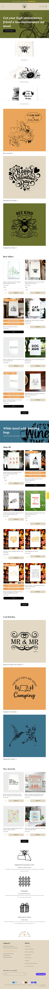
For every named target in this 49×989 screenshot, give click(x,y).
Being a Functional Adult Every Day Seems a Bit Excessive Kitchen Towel (12, 795)
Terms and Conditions (29, 949)
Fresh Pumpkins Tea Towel (31, 551)
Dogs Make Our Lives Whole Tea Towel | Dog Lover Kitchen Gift (35, 394)
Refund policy (30, 984)
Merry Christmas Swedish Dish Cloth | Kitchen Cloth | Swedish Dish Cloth (34, 795)
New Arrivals (7, 153)
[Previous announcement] (2, 1)
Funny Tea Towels (24, 104)
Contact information (42, 986)
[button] (2, 6)
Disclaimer (27, 960)
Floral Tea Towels (24, 82)
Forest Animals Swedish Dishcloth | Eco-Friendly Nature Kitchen (13, 829)
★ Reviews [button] (47, 495)
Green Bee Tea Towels (10, 984)
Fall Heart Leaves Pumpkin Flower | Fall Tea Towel (13, 552)
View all (24, 412)
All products (24, 60)
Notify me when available (14, 320)
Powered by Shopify (17, 984)
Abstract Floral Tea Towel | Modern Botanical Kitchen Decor (12, 282)
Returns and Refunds (29, 951)
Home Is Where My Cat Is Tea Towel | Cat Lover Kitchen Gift (13, 360)
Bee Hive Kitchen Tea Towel (10, 326)
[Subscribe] (24, 974)
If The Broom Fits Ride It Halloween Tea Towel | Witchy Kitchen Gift (13, 513)
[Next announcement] (46, 1)
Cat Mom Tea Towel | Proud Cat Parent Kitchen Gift (34, 321)
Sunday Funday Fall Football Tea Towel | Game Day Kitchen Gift (35, 513)
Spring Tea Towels (9, 759)
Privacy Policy (27, 946)
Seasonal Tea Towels (9, 200)
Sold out (13, 331)
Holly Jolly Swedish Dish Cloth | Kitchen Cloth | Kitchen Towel (35, 829)
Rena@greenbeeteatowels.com (10, 950)
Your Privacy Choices (29, 966)
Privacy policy (24, 984)
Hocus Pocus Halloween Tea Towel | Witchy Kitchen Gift (34, 479)
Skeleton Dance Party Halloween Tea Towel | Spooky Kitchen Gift (12, 473)
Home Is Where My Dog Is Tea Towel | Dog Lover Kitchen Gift (12, 400)
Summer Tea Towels (9, 712)
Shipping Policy (28, 954)
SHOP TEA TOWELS (9, 30)
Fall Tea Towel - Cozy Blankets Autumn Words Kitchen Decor (35, 586)
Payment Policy (28, 957)
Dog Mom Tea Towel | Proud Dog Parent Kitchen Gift (35, 360)
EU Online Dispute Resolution (31, 963)
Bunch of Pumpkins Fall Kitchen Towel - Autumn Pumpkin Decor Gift (13, 592)
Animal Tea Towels (9, 248)
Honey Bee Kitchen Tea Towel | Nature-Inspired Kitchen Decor (35, 282)
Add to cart (16, 292)
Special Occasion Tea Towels (12, 664)
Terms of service (36, 984)
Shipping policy (43, 984)
